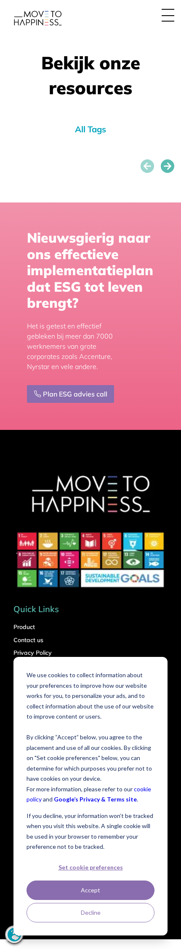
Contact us (28, 640)
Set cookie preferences (91, 867)
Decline (91, 912)
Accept (90, 890)
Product (24, 627)
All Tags (90, 129)
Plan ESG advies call (75, 394)
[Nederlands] (14, 934)
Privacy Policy (32, 652)
